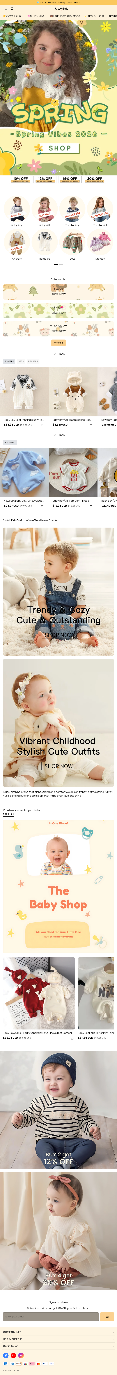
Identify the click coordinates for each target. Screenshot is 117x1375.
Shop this (8, 813)
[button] (6, 9)
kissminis (14, 1370)
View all (58, 342)
